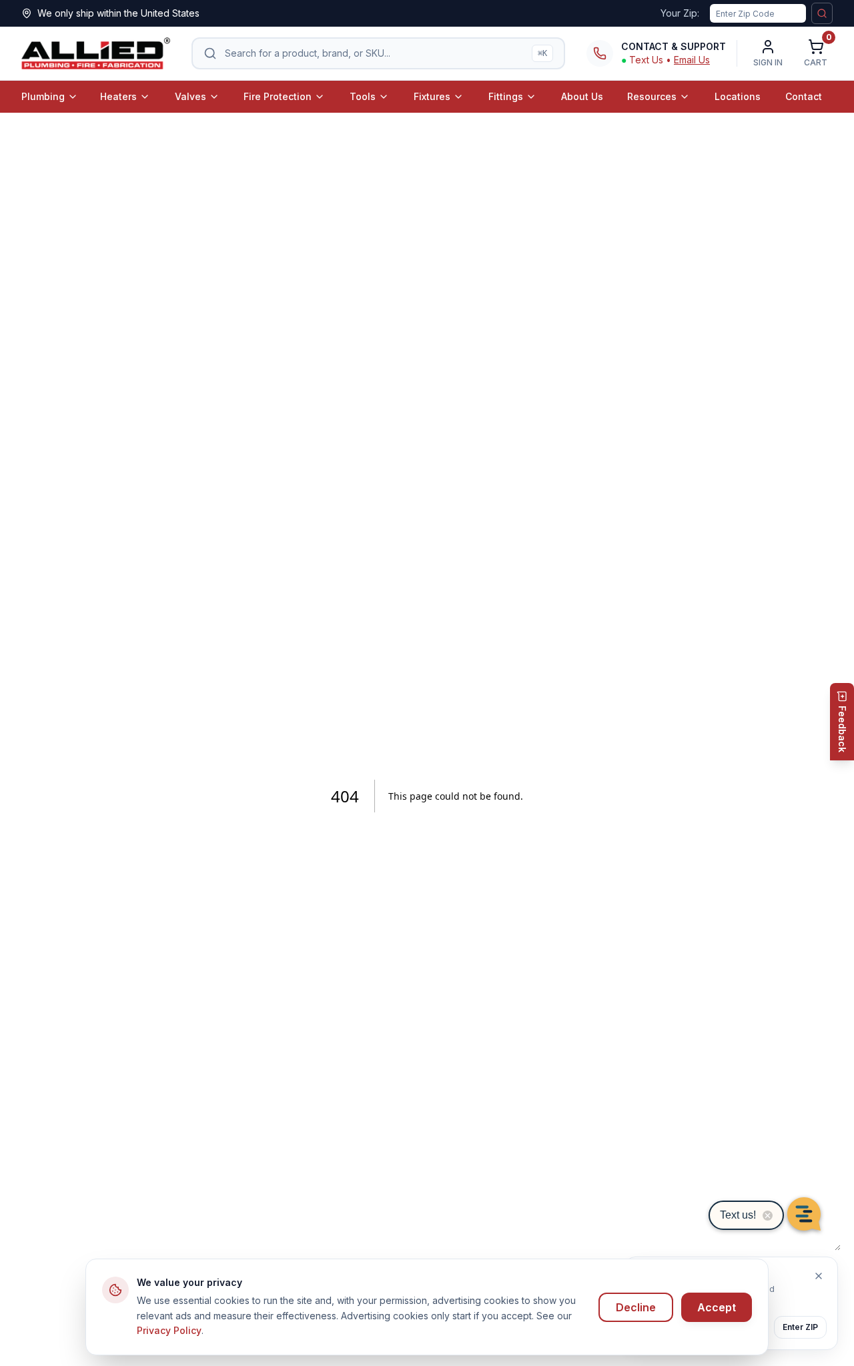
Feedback (842, 729)
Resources (652, 96)
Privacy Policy (169, 1330)
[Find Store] (822, 13)
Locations (738, 96)
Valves (190, 96)
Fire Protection (278, 96)
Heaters (118, 96)
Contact (803, 96)
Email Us (692, 59)
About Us (582, 96)
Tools (363, 96)
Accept (716, 1307)
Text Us (646, 59)
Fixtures (432, 96)
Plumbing (43, 96)
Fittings (505, 96)
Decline (636, 1307)
